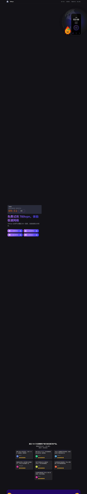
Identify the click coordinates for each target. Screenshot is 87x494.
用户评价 (63, 1)
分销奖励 (68, 1)
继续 (21, 210)
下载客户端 (73, 1)
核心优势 (78, 1)
